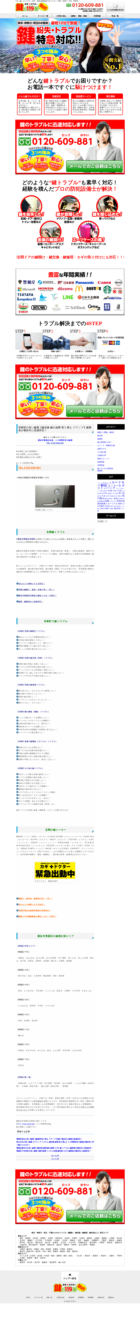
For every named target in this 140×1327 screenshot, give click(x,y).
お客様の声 (101, 455)
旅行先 (115, 496)
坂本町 (99, 496)
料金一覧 (115, 16)
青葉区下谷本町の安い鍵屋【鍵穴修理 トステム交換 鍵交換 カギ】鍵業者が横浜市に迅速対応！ (53, 1151)
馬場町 (111, 508)
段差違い (110, 498)
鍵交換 (100, 436)
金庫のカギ (101, 449)
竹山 (115, 501)
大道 (103, 496)
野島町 (101, 506)
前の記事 (55, 1155)
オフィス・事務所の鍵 (106, 445)
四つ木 (122, 493)
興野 (120, 504)
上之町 (101, 490)
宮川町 (108, 496)
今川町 (119, 491)
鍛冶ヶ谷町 (113, 506)
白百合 (101, 501)
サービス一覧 (43, 16)
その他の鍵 (101, 452)
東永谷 (105, 498)
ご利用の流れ (61, 16)
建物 (111, 496)
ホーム (25, 16)
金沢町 (107, 506)
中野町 (114, 490)
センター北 (114, 485)
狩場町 (121, 498)
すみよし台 (107, 483)
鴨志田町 (117, 508)
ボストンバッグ (111, 487)
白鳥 (107, 501)
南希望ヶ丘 (111, 493)
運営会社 (111, 1297)
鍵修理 (100, 439)
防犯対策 (71, 1297)
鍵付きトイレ (121, 506)
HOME (28, 1297)
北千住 (104, 493)
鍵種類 (100, 471)
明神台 (120, 496)
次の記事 (55, 1159)
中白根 (109, 491)
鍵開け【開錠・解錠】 (106, 432)
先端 (100, 493)
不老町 (105, 490)
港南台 (116, 498)
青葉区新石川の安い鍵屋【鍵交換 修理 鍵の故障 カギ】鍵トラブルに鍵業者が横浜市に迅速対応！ (54, 1148)
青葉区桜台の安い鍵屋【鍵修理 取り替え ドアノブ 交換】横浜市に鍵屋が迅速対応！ (49, 1139)
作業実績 (97, 16)
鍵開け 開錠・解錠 (79, 16)
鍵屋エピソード (103, 459)
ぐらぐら (99, 483)
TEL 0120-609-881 (55, 443)
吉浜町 (116, 493)
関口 (98, 508)
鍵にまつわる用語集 (105, 468)
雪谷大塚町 (104, 508)
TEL (26, 1124)
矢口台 (111, 501)
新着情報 (100, 462)
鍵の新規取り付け (104, 442)
